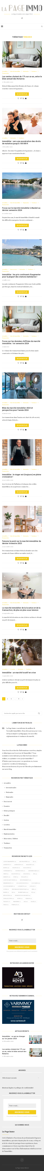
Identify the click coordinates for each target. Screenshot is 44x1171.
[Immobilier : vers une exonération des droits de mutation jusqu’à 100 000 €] (22, 121)
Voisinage (15, 904)
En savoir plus (22, 94)
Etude (15, 877)
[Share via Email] (25, 98)
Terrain (28, 898)
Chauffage (16, 867)
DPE (35, 873)
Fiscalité (6, 815)
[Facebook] (22, 920)
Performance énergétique (20, 889)
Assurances (18, 864)
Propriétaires (23, 892)
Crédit (5, 873)
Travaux (6, 901)
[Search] (42, 26)
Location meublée (9, 886)
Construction (20, 870)
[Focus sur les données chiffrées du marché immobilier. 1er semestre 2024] (22, 319)
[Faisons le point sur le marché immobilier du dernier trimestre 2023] (22, 519)
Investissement (25, 880)
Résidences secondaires (22, 895)
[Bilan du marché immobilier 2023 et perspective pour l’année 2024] (22, 385)
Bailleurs (30, 864)
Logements (22, 886)
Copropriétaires (33, 870)
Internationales (11, 787)
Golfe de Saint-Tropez (10, 880)
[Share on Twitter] (23, 98)
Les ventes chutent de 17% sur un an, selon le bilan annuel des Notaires (22, 77)
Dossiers (7, 806)
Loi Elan (33, 886)
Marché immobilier (10, 829)
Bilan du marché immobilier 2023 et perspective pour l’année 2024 (17, 409)
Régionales (9, 797)
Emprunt (6, 877)
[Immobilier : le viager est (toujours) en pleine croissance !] (22, 452)
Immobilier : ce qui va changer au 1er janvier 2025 (13, 1037)
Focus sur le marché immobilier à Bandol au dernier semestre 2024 (21, 209)
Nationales (9, 792)
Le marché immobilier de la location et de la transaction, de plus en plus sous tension (21, 609)
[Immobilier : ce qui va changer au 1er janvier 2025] (35, 1039)
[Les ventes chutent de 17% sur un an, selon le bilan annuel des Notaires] (22, 54)
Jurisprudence (8, 883)
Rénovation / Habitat (11, 838)
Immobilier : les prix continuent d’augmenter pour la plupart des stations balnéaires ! (21, 275)
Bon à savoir (8, 801)
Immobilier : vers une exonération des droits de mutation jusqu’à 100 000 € (21, 142)
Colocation (27, 867)
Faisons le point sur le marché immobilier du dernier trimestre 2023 (21, 542)
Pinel (34, 889)
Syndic (19, 898)
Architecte (7, 864)
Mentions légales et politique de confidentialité (17, 1088)
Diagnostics (15, 873)
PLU (13, 892)
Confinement (7, 870)
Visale (5, 904)
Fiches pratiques (9, 811)
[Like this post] (18, 98)
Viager (33, 901)
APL (34, 861)
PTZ (33, 892)
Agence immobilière (9, 861)
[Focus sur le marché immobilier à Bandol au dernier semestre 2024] (22, 186)
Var (26, 901)
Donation (26, 873)
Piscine (6, 892)
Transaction (8, 848)
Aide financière (24, 861)
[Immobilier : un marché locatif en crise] (22, 652)
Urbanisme (17, 901)
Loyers (6, 889)
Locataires (36, 883)
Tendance (7, 843)
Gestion (6, 820)
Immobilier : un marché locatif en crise (19, 672)
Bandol (6, 867)
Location (7, 825)
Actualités (7, 783)
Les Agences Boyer (22, 883)
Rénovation (7, 895)
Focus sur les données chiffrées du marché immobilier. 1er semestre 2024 (21, 342)
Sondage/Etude (8, 898)
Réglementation (9, 834)
